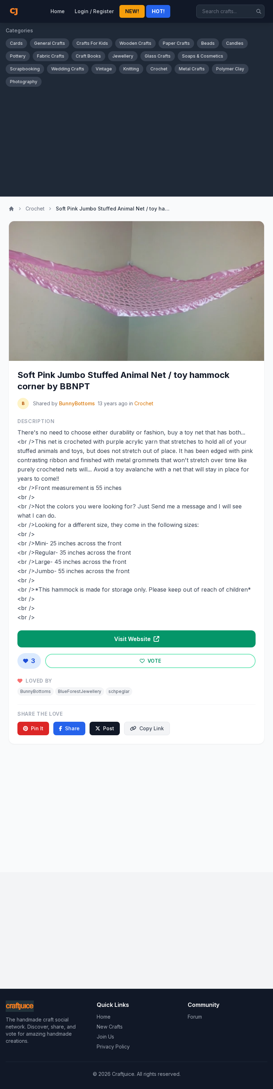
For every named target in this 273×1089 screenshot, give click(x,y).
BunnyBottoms (77, 403)
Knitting (131, 68)
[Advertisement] (136, 140)
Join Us (105, 1037)
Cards (16, 43)
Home (57, 11)
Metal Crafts (192, 68)
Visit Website (133, 638)
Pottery (18, 56)
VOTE (153, 661)
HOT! (158, 11)
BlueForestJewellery (79, 691)
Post (108, 728)
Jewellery (122, 56)
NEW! (132, 11)
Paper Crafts (176, 43)
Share (72, 728)
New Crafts (110, 1027)
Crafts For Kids (92, 43)
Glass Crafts (158, 56)
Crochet (158, 68)
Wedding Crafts (67, 68)
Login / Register (94, 11)
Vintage (104, 68)
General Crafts (49, 43)
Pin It (37, 728)
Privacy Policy (113, 1046)
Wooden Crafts (135, 43)
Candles (234, 43)
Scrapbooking (25, 68)
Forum (195, 1017)
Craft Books (88, 56)
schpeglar (118, 691)
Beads (208, 43)
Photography (23, 81)
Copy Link (151, 728)
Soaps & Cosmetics (202, 56)
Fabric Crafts (50, 56)
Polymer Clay (230, 68)
